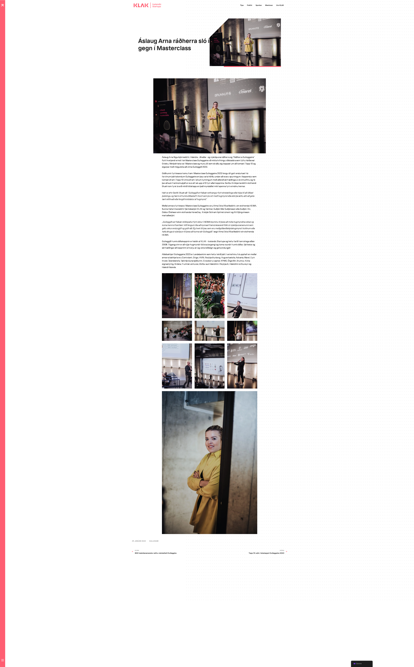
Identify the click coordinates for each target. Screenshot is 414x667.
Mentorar (269, 5)
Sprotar (259, 5)
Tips (242, 5)
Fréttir (249, 5)
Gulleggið (153, 541)
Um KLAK (280, 5)
